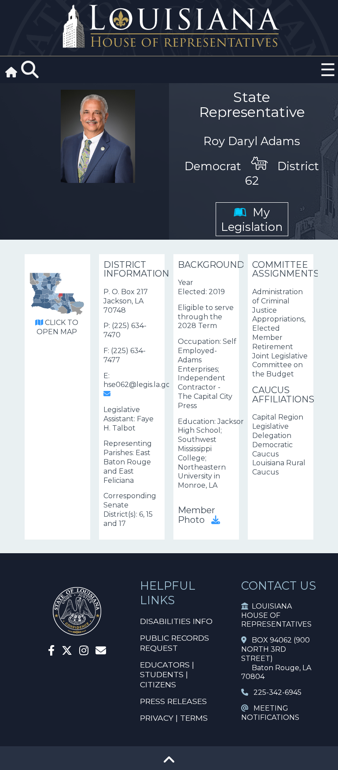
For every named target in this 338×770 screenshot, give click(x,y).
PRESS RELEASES (173, 701)
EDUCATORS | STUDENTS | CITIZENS (167, 675)
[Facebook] (51, 652)
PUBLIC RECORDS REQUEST (174, 643)
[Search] (30, 69)
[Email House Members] (101, 652)
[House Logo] (169, 27)
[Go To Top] (169, 763)
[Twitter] (67, 652)
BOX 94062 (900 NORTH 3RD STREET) (275, 649)
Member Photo (196, 515)
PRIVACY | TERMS (174, 718)
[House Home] (77, 631)
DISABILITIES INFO (176, 621)
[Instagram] (83, 652)
